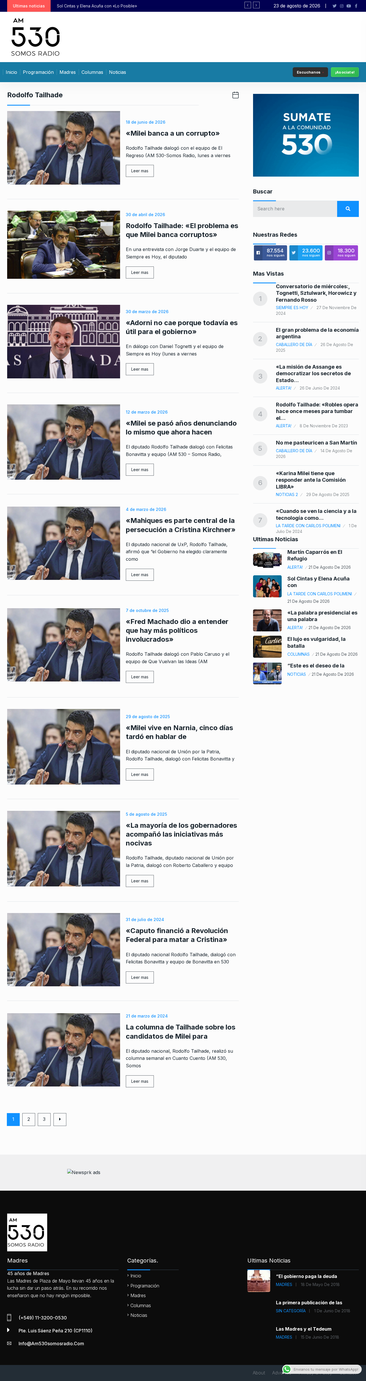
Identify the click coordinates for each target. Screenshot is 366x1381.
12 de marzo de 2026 (147, 412)
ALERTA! (283, 388)
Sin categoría (291, 1310)
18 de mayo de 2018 (320, 1284)
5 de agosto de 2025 (146, 814)
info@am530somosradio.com (51, 1343)
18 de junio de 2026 (145, 122)
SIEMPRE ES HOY (292, 307)
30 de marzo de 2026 (147, 311)
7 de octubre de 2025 (147, 610)
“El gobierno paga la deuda (306, 1276)
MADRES (284, 1284)
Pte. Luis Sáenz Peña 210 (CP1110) (55, 1330)
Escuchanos (309, 72)
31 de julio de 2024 (145, 919)
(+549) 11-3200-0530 (43, 1318)
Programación (38, 72)
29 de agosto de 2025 (148, 716)
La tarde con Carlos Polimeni (308, 525)
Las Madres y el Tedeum (303, 1329)
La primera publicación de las (309, 1302)
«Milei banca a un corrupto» (173, 133)
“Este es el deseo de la (316, 666)
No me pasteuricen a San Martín (316, 443)
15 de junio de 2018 (320, 1337)
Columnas (92, 72)
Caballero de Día (294, 344)
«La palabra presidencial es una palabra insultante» (125, 5)
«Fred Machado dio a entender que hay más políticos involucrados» (177, 630)
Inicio (11, 72)
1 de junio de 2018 (332, 1310)
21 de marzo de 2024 (147, 1015)
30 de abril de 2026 (145, 214)
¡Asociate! (345, 72)
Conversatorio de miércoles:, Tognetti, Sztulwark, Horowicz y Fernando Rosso (316, 293)
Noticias (117, 72)
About (259, 1373)
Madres (67, 72)
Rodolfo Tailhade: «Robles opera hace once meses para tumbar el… (317, 411)
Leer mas (139, 170)
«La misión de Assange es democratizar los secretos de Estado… (313, 373)
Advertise (281, 1373)
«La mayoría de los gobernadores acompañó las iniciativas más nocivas (181, 834)
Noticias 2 (287, 494)
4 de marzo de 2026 (146, 509)
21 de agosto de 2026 (330, 567)
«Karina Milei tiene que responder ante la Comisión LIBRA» (311, 480)
